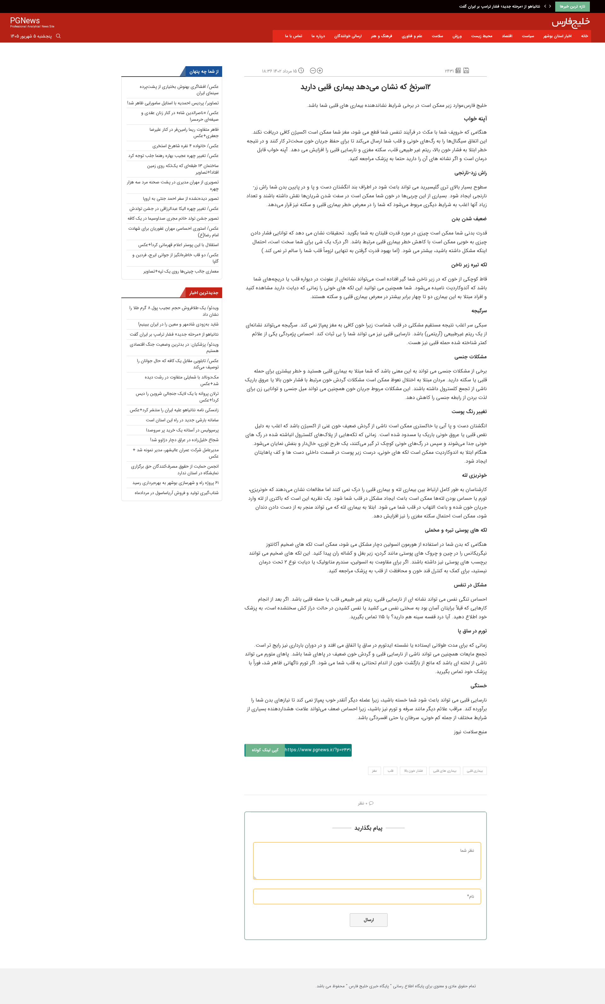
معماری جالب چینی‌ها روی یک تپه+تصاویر (181, 271)
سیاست (528, 36)
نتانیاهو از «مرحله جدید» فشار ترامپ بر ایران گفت (499, 6)
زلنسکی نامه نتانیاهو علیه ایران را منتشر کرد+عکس (174, 410)
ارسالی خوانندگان (348, 36)
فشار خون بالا (413, 771)
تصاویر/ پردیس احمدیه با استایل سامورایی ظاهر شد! (173, 103)
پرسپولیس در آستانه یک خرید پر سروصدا (182, 430)
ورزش (457, 36)
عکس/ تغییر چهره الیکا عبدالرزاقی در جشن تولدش (174, 208)
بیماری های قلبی (444, 771)
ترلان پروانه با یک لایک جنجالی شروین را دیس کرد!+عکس (177, 397)
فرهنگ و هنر (381, 36)
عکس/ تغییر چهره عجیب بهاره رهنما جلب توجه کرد (173, 155)
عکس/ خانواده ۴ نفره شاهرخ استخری (186, 145)
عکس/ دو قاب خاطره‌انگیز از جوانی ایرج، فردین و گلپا (175, 258)
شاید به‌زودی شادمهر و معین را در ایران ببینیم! (178, 324)
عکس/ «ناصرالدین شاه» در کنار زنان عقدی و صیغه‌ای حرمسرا (180, 116)
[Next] (550, 7)
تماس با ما (293, 36)
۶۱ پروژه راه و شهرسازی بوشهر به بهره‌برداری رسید (175, 482)
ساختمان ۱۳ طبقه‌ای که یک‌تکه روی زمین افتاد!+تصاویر (183, 169)
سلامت (437, 36)
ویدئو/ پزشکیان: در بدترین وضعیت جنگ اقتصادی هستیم (174, 348)
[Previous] (545, 7)
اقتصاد (507, 36)
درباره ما (318, 36)
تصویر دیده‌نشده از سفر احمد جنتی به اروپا (181, 198)
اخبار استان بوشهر (558, 36)
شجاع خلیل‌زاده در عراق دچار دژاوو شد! (184, 439)
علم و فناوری (412, 36)
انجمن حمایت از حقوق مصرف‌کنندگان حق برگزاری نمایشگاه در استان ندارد (175, 469)
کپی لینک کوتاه (265, 750)
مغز (374, 771)
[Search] (58, 37)
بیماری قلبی (475, 771)
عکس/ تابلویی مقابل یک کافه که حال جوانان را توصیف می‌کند (178, 364)
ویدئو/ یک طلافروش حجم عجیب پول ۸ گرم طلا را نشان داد (174, 311)
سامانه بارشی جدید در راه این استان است (182, 420)
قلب (390, 771)
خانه (584, 36)
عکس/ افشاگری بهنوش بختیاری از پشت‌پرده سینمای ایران (179, 90)
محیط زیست (482, 36)
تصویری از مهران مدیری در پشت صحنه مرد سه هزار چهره (173, 185)
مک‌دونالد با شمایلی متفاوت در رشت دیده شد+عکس (182, 380)
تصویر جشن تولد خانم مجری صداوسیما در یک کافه (173, 218)
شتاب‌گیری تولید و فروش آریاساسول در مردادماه (177, 492)
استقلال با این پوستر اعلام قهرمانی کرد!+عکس (178, 244)
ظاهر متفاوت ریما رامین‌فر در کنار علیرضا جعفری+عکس (184, 133)
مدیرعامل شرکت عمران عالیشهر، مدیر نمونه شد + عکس (176, 453)
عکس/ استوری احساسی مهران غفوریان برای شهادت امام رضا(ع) (173, 232)
